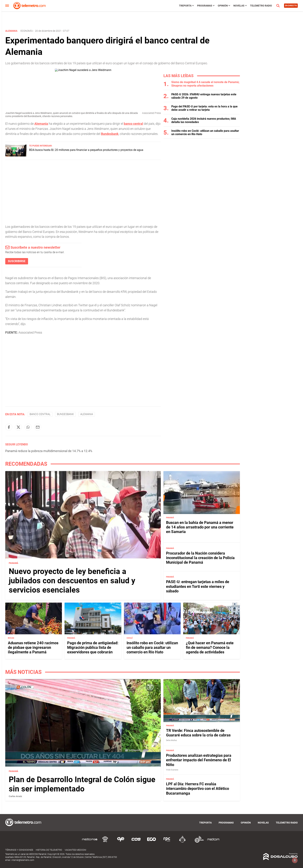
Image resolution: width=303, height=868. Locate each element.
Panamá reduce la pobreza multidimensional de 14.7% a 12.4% (48, 451)
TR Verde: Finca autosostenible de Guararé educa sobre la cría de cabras (198, 732)
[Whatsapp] (28, 427)
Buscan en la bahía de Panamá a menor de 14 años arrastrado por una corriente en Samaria (200, 527)
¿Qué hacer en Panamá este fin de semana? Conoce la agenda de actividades (210, 647)
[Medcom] (213, 842)
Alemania (41, 123)
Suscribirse (16, 261)
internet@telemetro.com (22, 860)
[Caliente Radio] (182, 842)
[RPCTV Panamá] (105, 842)
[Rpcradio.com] (167, 842)
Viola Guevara (172, 770)
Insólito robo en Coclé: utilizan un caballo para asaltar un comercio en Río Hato (152, 647)
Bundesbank (110, 134)
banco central (133, 123)
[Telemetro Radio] (198, 842)
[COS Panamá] (136, 842)
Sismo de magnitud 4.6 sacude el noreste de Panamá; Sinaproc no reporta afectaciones (205, 83)
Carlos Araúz (15, 796)
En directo (291, 5)
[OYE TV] (120, 842)
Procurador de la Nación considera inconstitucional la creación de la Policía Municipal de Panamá (200, 558)
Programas (204, 5)
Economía (27, 30)
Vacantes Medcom (75, 850)
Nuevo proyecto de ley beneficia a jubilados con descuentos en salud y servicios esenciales (72, 580)
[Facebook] (9, 427)
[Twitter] (18, 427)
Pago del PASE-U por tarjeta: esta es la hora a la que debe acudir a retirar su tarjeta (204, 108)
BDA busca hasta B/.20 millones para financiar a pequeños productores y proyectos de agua (86, 150)
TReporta (185, 5)
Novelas (238, 5)
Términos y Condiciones (19, 850)
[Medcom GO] (89, 842)
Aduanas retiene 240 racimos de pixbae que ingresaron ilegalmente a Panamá (33, 647)
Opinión (223, 5)
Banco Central (40, 414)
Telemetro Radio (261, 5)
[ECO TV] (151, 842)
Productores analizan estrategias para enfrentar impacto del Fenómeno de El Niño (198, 760)
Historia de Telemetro (49, 850)
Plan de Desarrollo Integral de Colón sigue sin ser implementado (82, 784)
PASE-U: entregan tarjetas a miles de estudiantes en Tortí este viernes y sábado (197, 586)
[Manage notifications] (295, 860)
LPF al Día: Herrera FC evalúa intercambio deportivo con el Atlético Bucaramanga (197, 788)
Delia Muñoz (171, 740)
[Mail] (37, 427)
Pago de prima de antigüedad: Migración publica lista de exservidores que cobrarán (92, 647)
